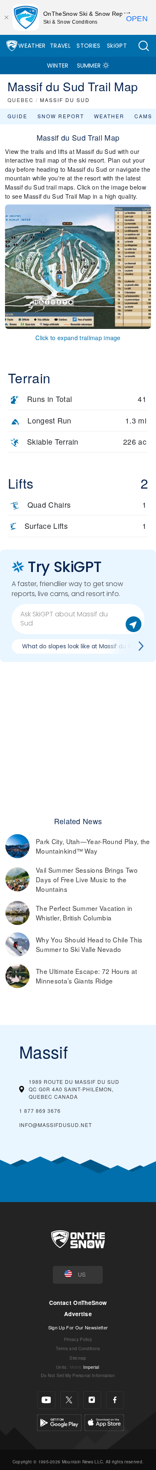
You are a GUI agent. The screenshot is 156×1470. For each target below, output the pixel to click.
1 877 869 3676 (40, 1110)
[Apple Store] (104, 1421)
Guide (17, 115)
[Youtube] (46, 1400)
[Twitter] (69, 1400)
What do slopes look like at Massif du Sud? (81, 646)
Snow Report (60, 115)
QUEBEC (20, 99)
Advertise (78, 1314)
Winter (58, 65)
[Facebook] (115, 1400)
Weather (31, 45)
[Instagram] (92, 1400)
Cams (143, 115)
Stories (88, 45)
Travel (60, 45)
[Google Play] (59, 1421)
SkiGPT (117, 45)
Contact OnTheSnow (78, 1303)
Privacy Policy (78, 1339)
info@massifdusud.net (55, 1124)
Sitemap (77, 1358)
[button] (143, 45)
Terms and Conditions (78, 1348)
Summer (89, 65)
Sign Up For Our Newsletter (78, 1327)
